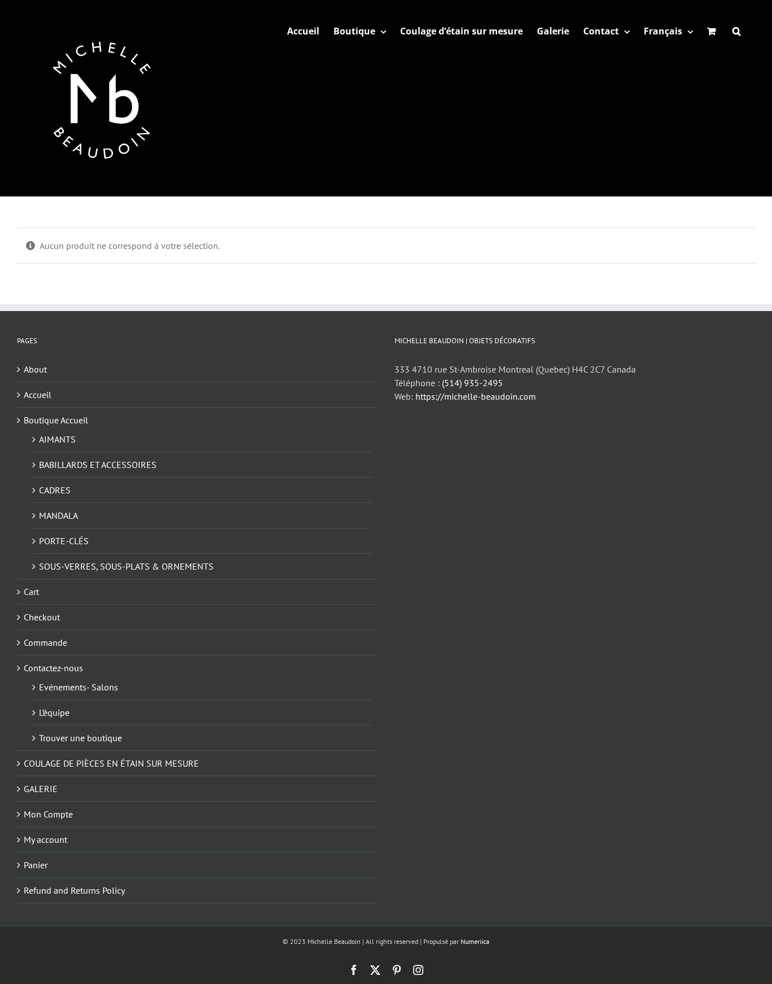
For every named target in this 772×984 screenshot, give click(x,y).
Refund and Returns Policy (74, 890)
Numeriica (475, 941)
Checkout (42, 617)
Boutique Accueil (56, 420)
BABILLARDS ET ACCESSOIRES (98, 464)
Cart (31, 591)
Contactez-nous (53, 668)
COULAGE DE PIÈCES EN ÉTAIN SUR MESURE (111, 763)
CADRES (55, 490)
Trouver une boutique (80, 738)
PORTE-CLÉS (64, 540)
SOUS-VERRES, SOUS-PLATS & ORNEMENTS (126, 566)
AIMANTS (57, 439)
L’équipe (54, 712)
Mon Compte (48, 814)
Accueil (37, 394)
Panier (35, 865)
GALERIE (41, 788)
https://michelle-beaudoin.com (475, 396)
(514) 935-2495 (472, 382)
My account (45, 839)
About (35, 369)
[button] (736, 31)
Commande (45, 642)
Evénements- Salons (78, 687)
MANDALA (58, 515)
